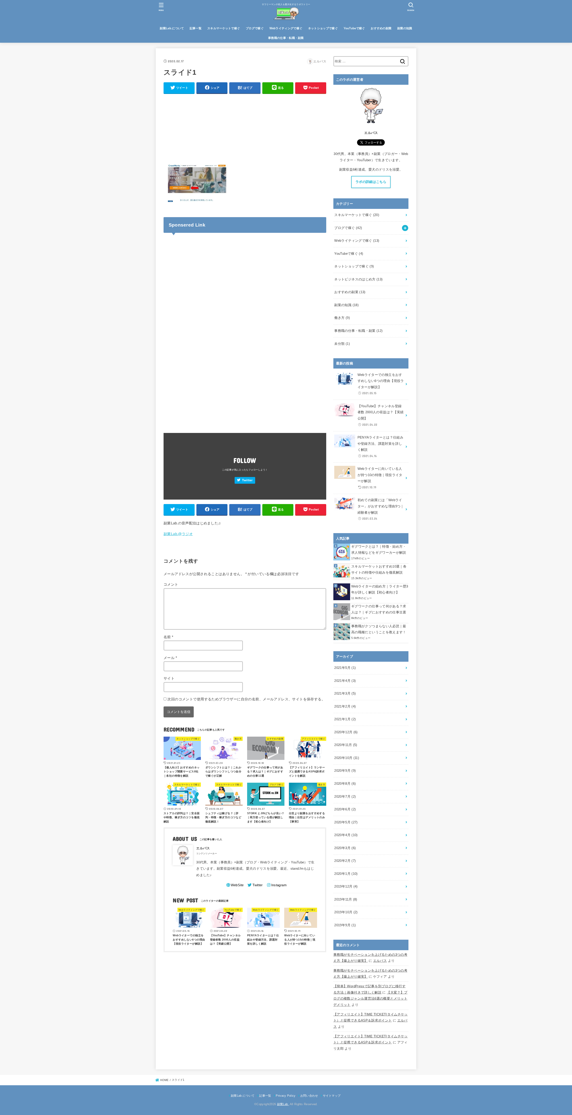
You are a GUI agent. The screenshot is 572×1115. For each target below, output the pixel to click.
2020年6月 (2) (345, 809)
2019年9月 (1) (345, 925)
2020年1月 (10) (346, 873)
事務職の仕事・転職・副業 (286, 38)
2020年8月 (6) (345, 783)
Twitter (247, 480)
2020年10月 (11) (346, 758)
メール (170, 658)
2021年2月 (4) (345, 706)
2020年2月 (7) (345, 861)
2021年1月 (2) (345, 719)
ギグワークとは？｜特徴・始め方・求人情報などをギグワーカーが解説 (378, 550)
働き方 (342, 318)
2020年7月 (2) (345, 796)
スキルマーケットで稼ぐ (223, 28)
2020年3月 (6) (345, 848)
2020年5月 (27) (346, 822)
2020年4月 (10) (346, 835)
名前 (168, 637)
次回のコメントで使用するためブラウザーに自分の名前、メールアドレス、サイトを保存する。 (246, 699)
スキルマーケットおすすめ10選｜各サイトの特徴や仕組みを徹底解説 (378, 569)
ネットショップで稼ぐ (323, 28)
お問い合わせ (309, 1095)
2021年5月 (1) (345, 668)
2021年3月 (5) (345, 693)
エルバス (380, 960)
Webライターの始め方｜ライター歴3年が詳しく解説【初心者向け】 (379, 589)
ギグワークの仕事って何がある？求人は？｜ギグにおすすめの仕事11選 (378, 609)
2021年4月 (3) (345, 681)
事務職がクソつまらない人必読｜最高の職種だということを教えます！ (378, 629)
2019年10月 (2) (346, 912)
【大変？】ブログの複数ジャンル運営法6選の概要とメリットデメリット (370, 999)
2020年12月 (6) (346, 732)
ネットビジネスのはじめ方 (358, 279)
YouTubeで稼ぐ (354, 28)
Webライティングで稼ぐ (286, 28)
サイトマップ (332, 1095)
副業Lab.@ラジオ (178, 534)
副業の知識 (404, 28)
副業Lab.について (172, 28)
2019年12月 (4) (346, 886)
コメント (171, 584)
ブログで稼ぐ (255, 28)
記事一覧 (196, 28)
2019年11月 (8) (345, 899)
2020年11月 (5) (345, 745)
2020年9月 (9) (345, 770)
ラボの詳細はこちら (370, 182)
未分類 (342, 344)
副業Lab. (283, 1104)
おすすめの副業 (381, 28)
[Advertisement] (245, 129)
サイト (169, 678)
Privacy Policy (285, 1095)
